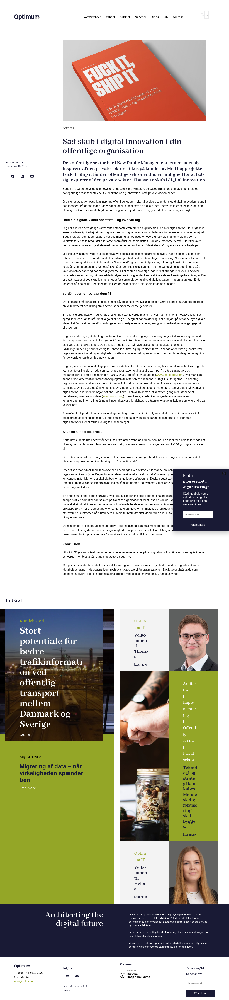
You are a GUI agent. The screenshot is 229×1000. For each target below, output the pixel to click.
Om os (155, 17)
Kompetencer (92, 17)
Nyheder (140, 17)
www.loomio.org (113, 396)
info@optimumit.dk (26, 981)
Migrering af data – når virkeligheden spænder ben (51, 773)
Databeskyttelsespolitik (75, 986)
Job (165, 17)
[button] (13, 176)
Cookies (67, 990)
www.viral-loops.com (169, 374)
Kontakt (177, 17)
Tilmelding (200, 993)
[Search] (202, 15)
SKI (81, 990)
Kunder (110, 17)
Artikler (125, 17)
